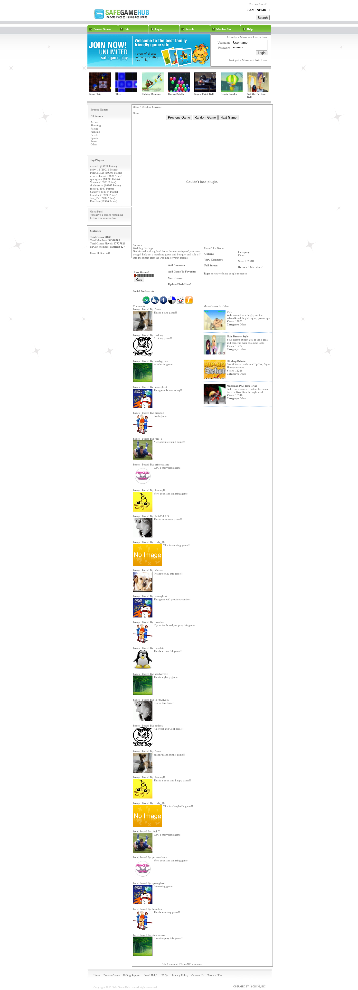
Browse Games (112, 975)
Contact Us (197, 975)
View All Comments (191, 963)
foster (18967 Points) (102, 188)
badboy (159, 335)
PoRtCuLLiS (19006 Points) (106, 172)
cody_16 (160, 542)
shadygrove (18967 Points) (105, 185)
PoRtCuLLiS (162, 516)
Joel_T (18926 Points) (102, 198)
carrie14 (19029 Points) (103, 166)
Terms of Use (214, 975)
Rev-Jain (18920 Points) (103, 201)
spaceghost (161, 386)
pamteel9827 (117, 246)
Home (97, 975)
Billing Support (132, 975)
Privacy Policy (180, 975)
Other (94, 144)
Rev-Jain (159, 648)
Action (94, 122)
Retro (94, 141)
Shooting (96, 125)
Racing (94, 128)
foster (158, 309)
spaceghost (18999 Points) (105, 179)
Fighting (95, 131)
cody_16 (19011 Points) (104, 169)
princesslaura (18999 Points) (106, 175)
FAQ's (164, 975)
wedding (223, 273)
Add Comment (170, 963)
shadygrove (161, 361)
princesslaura (162, 464)
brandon (159, 412)
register (113, 217)
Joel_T (158, 438)
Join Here (261, 60)
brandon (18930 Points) (103, 194)
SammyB (160, 490)
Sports (94, 138)
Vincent (159, 570)
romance (242, 273)
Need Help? (151, 975)
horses (214, 273)
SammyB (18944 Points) (104, 191)
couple (232, 273)
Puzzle (94, 134)
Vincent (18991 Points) (103, 182)
